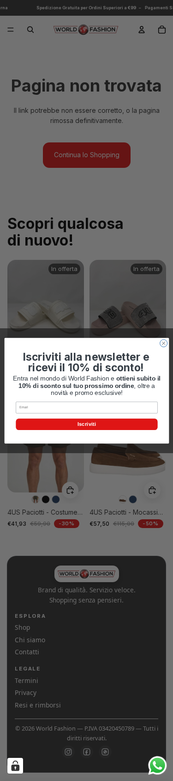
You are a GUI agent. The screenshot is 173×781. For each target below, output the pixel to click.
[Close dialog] (163, 343)
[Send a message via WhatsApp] (157, 765)
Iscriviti (86, 424)
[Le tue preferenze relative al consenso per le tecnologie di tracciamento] (15, 766)
